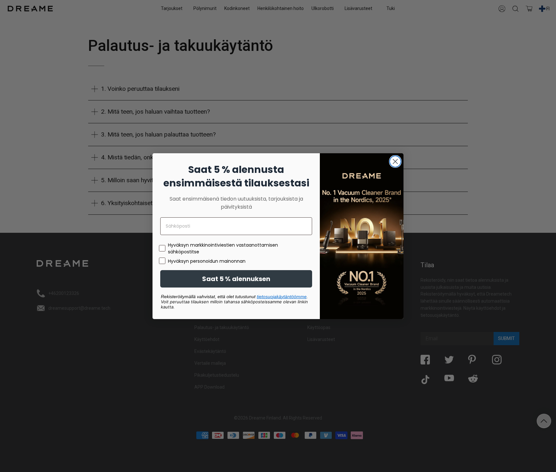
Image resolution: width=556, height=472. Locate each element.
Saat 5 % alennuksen (236, 278)
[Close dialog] (395, 161)
